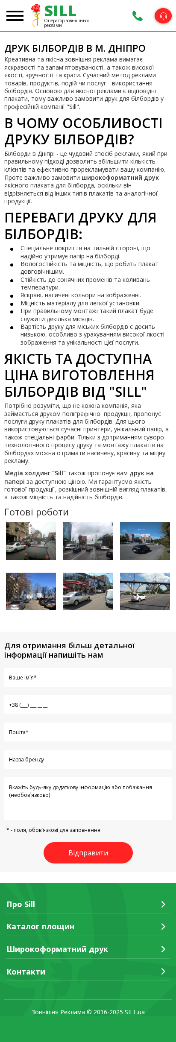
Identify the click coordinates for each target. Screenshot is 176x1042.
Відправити (88, 853)
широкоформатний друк (120, 177)
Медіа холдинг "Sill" (35, 473)
